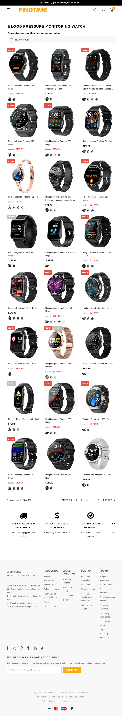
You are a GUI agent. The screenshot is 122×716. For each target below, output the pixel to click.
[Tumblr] (28, 648)
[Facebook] (7, 648)
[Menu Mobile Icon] (8, 10)
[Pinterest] (21, 648)
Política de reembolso (77, 697)
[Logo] (32, 10)
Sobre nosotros (42, 697)
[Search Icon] (94, 9)
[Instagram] (14, 648)
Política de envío (58, 697)
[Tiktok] (42, 648)
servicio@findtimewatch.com (22, 575)
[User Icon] (103, 9)
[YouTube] (35, 648)
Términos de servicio (71, 701)
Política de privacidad (51, 701)
